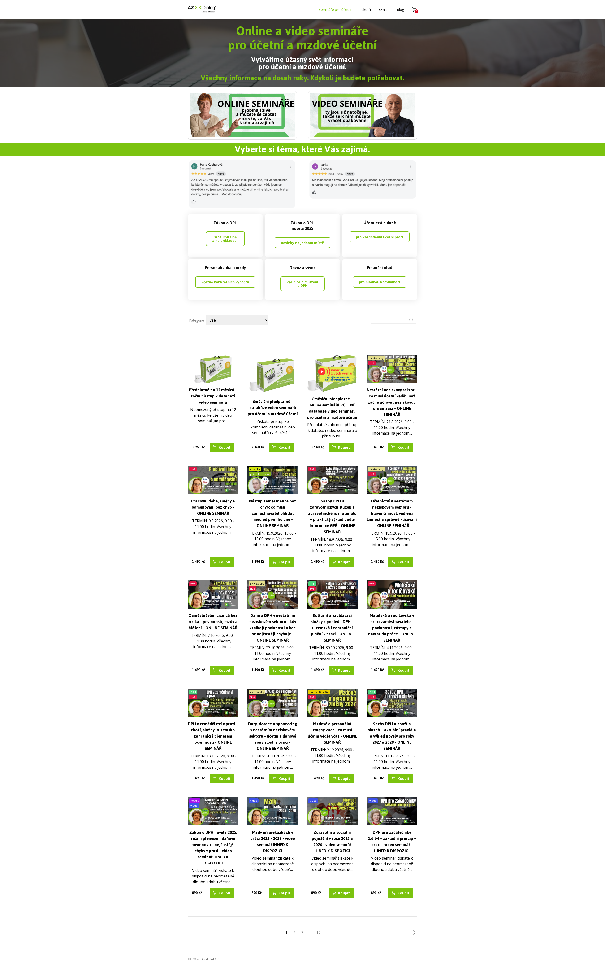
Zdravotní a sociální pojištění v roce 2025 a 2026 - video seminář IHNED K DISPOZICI (332, 841)
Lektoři (365, 9)
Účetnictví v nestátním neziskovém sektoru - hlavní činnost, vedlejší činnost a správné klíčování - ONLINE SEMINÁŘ (392, 513)
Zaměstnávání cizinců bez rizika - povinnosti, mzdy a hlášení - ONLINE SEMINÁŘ (213, 621)
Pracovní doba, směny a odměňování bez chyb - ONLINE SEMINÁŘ (213, 507)
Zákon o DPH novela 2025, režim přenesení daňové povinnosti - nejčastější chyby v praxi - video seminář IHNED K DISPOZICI (213, 847)
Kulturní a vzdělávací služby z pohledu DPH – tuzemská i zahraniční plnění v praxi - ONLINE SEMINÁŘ (332, 627)
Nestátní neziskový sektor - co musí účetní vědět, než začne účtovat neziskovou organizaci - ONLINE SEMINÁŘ (392, 402)
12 (318, 932)
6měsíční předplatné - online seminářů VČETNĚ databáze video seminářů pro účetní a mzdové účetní (332, 408)
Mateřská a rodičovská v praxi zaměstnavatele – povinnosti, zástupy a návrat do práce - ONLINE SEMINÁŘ (391, 627)
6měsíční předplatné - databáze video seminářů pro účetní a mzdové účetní (273, 407)
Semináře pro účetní (335, 9)
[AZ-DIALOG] (202, 9)
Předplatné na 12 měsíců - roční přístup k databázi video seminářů (213, 396)
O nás (384, 9)
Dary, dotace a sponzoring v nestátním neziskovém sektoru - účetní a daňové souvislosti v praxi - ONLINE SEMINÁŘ (272, 736)
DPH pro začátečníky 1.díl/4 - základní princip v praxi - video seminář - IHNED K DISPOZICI (392, 841)
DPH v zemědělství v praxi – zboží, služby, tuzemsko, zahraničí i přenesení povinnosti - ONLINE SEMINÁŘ (213, 736)
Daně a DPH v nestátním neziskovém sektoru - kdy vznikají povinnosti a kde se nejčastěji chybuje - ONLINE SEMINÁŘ (272, 627)
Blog (400, 9)
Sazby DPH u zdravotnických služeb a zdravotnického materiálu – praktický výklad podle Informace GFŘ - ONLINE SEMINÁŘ (332, 516)
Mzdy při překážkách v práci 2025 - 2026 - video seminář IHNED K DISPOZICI (272, 841)
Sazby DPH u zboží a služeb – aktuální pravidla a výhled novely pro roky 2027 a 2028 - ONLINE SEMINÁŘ (392, 736)
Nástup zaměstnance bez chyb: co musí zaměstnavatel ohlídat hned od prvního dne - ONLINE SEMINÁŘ (272, 513)
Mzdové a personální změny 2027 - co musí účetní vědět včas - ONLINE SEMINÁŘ (332, 733)
